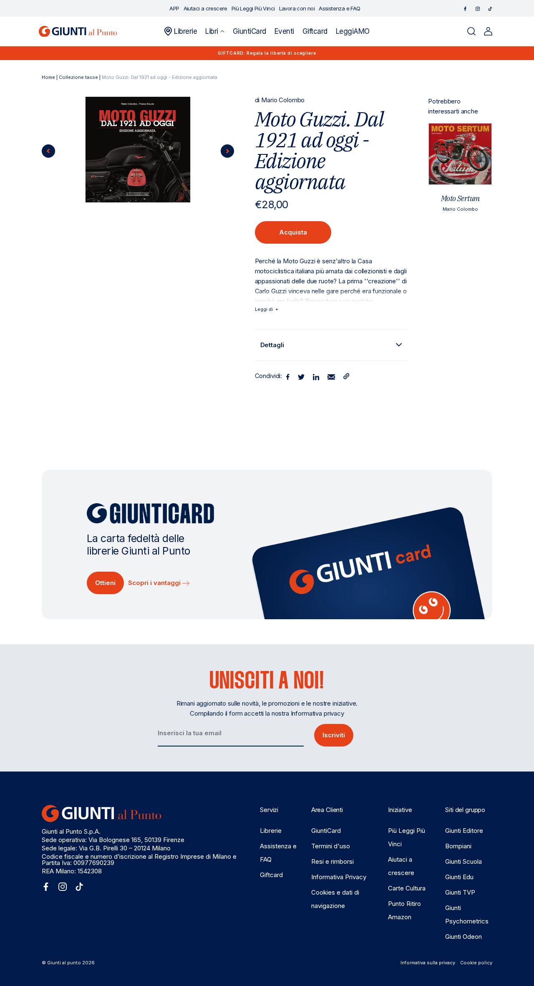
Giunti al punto (64, 963)
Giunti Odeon (463, 937)
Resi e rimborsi (332, 861)
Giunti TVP (460, 892)
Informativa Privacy (338, 877)
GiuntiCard (326, 831)
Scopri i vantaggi (155, 583)
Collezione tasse (78, 77)
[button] (214, 31)
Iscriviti (333, 735)
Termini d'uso (330, 846)
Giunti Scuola (463, 861)
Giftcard (271, 875)
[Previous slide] (48, 151)
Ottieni (105, 583)
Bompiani (458, 846)
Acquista (293, 232)
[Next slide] (227, 151)
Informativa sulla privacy (427, 962)
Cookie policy (476, 962)
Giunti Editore (464, 831)
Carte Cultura (407, 888)
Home (48, 77)
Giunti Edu (459, 877)
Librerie (271, 831)
